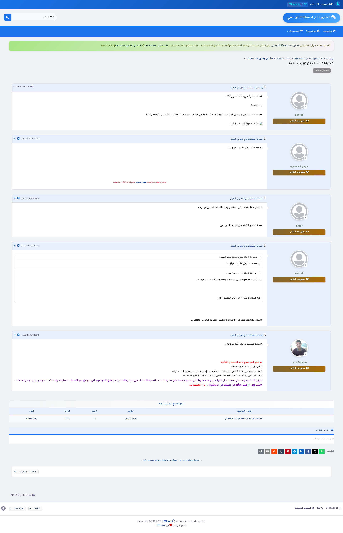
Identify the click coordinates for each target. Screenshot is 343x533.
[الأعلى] (3, 508)
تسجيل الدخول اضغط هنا (128, 46)
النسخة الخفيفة (303, 508)
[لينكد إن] (301, 451)
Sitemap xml (332, 508)
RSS (318, 508)
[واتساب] (322, 451)
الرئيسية (328, 31)
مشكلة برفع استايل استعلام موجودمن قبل (160, 460)
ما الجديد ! (311, 31)
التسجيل (325, 4)
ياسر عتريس (131, 419)
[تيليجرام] (294, 451)
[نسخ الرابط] (261, 451)
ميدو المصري (141, 182)
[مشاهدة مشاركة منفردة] (18, 138)
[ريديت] (274, 451)
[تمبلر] (281, 451)
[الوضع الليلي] (337, 3)
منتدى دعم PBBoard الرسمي (285, 46)
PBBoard (161, 525)
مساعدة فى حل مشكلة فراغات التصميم (243, 419)
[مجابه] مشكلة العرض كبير (189, 460)
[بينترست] (288, 451)
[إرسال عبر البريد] (267, 451)
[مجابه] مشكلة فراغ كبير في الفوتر (246, 88)
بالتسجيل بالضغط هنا (156, 46)
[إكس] (315, 451)
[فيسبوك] (308, 451)
